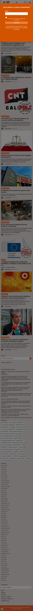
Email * (7, 11)
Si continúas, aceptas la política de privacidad (16, 19)
